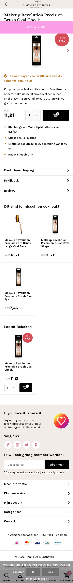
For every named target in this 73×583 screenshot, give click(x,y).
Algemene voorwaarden (23, 535)
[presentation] (65, 50)
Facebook (8, 445)
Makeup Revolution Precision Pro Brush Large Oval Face (17, 243)
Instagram (17, 445)
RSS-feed (47, 535)
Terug (5, 4)
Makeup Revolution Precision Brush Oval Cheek (18, 366)
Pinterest (36, 445)
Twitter (26, 445)
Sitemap (61, 535)
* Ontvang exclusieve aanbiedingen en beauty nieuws (34, 472)
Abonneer (57, 464)
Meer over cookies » (37, 578)
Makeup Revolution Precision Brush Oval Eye (18, 296)
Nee (50, 571)
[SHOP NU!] (25, 387)
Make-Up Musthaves (40, 557)
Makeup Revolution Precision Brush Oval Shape (55, 243)
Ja (33, 571)
